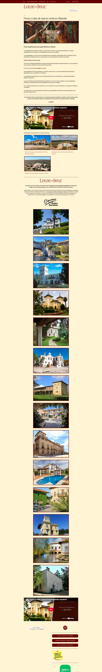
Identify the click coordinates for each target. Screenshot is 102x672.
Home (24, 1)
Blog (47, 1)
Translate (41, 629)
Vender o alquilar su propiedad (65, 636)
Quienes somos (53, 1)
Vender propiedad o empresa (32, 1)
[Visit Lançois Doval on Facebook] (72, 2)
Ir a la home (51, 102)
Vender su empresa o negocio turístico (65, 640)
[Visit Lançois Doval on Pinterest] (77, 2)
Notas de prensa (42, 1)
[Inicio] (35, 7)
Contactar (68, 1)
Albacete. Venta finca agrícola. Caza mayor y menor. (36, 173)
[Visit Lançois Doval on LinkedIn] (76, 2)
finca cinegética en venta (39, 68)
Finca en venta (28, 60)
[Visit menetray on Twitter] (74, 2)
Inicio (25, 15)
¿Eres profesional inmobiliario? (65, 645)
